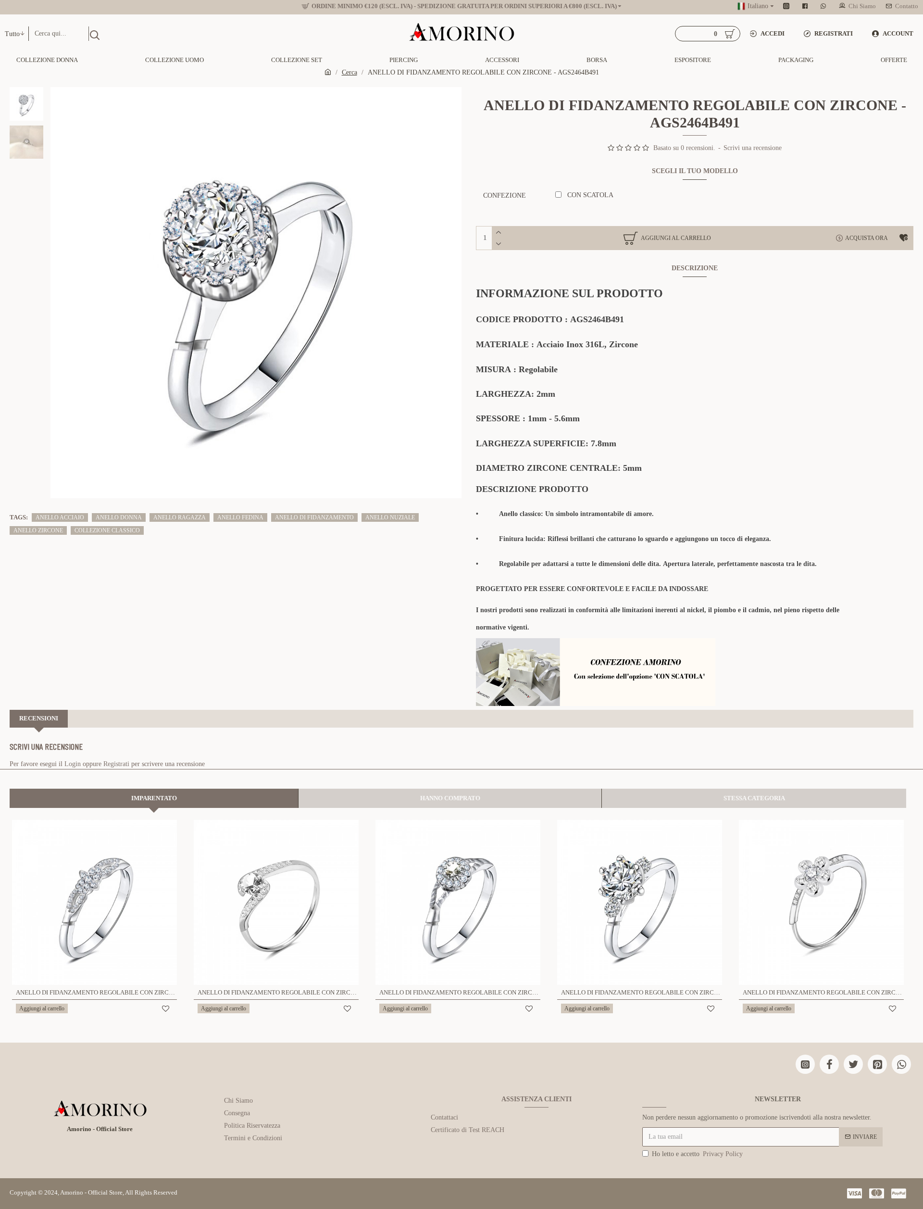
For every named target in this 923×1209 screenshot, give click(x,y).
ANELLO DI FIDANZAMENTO (314, 517)
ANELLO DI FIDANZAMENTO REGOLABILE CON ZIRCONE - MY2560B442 (823, 992)
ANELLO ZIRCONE (38, 530)
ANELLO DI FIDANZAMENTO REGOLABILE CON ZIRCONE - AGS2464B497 (278, 992)
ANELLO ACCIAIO (60, 517)
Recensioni (38, 718)
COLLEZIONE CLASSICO (107, 530)
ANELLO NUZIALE (390, 517)
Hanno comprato (450, 798)
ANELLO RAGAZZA (179, 517)
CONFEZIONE (504, 195)
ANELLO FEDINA (240, 517)
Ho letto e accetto (697, 1154)
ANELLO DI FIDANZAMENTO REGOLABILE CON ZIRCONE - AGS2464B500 (96, 992)
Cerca (349, 72)
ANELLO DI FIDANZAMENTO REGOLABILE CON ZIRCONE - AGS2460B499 (641, 992)
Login (72, 764)
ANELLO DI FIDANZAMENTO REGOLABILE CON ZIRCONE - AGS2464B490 (459, 992)
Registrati (116, 764)
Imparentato (154, 798)
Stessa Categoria (754, 798)
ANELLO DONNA (119, 517)
